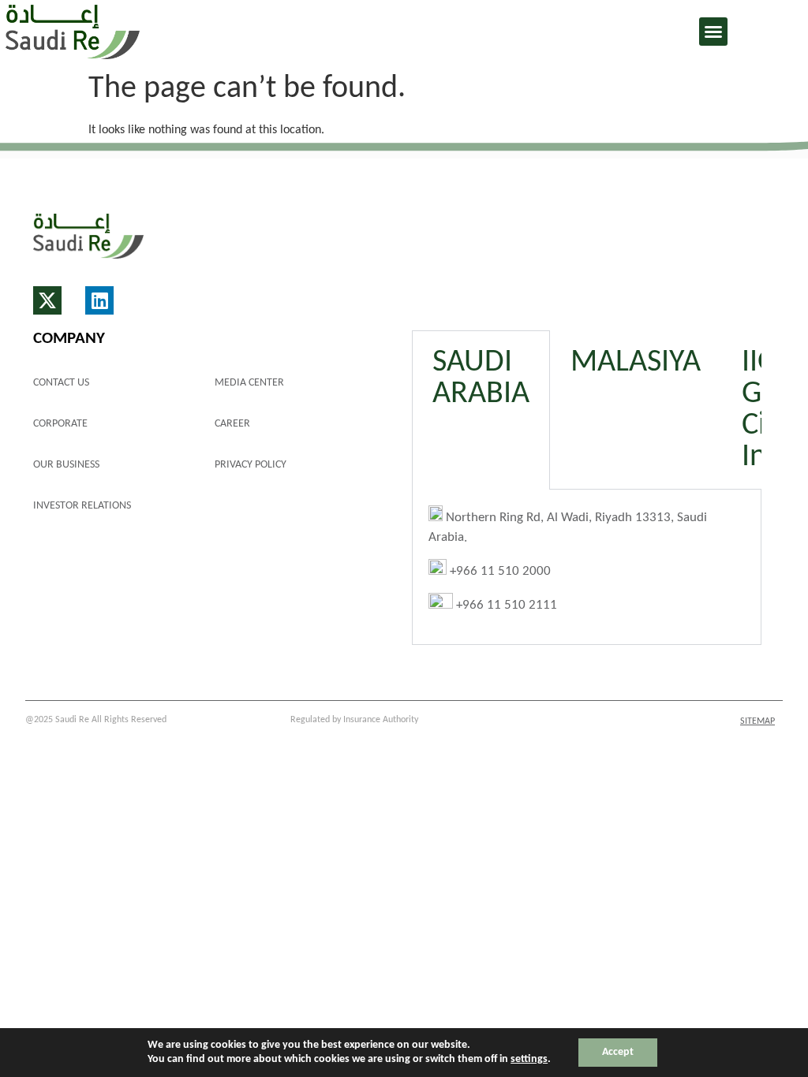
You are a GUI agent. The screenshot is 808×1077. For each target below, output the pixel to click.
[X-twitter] (47, 300)
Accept (618, 1052)
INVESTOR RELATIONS (82, 506)
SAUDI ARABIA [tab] (480, 378)
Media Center (249, 383)
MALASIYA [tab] (635, 362)
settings (529, 1059)
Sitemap (757, 721)
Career (232, 424)
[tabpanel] (586, 568)
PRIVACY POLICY (250, 465)
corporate (60, 424)
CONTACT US (61, 383)
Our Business (66, 465)
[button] (713, 31)
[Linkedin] (99, 300)
